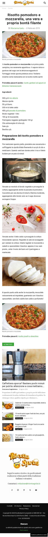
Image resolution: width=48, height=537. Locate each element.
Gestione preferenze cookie (39, 535)
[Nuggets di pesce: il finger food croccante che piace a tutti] (7, 427)
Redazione (26, 506)
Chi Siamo (17, 506)
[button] (3, 3)
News (4, 379)
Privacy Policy (24, 509)
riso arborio (13, 98)
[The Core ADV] (24, 525)
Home (4, 8)
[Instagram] (18, 490)
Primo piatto (19, 418)
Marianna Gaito (17, 28)
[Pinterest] (24, 490)
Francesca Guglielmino (9, 389)
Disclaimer (36, 506)
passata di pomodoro (17, 111)
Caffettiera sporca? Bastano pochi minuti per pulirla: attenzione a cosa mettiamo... (23, 385)
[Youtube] (36, 490)
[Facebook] (12, 490)
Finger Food (19, 429)
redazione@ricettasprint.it (28, 484)
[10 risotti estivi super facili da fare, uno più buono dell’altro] (7, 416)
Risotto (10, 8)
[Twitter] (30, 490)
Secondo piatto (19, 407)
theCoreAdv (24, 530)
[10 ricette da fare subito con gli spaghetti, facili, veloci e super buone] (7, 438)
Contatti (9, 506)
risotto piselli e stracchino (28, 336)
